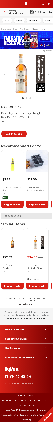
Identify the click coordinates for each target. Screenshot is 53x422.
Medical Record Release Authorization (20, 410)
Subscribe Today (26, 304)
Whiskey (45, 29)
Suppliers (24, 415)
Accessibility (26, 420)
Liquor (36, 29)
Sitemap (21, 395)
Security (45, 400)
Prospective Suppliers (9, 415)
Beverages (33, 20)
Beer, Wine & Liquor (22, 29)
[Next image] (48, 73)
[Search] (43, 4)
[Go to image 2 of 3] (26, 98)
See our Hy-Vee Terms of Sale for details (26, 318)
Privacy (30, 395)
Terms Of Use (21, 405)
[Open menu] (4, 4)
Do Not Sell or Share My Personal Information (21, 400)
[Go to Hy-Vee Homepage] (26, 4)
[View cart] (48, 4)
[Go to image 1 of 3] (23, 98)
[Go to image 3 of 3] (30, 98)
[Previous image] (4, 73)
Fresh (7, 20)
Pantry (19, 20)
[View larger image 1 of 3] (26, 73)
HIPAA (32, 405)
